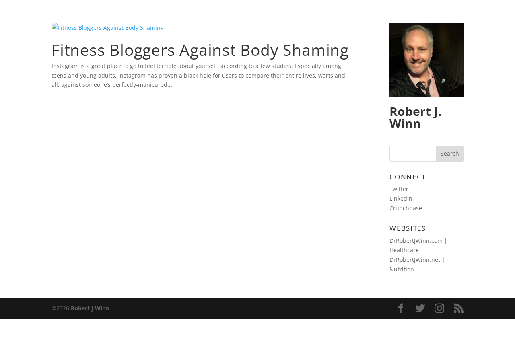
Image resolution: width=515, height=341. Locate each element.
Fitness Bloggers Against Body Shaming (200, 49)
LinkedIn (400, 198)
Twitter (398, 189)
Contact (446, 16)
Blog (409, 16)
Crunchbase (405, 208)
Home (378, 16)
